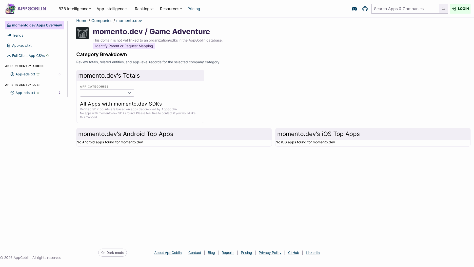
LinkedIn (313, 252)
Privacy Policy (270, 252)
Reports (228, 252)
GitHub (293, 252)
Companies (102, 20)
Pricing (193, 8)
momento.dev (129, 20)
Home (81, 20)
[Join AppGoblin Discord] (354, 9)
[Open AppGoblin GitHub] (365, 9)
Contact (194, 252)
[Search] (443, 9)
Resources (169, 8)
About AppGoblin (168, 252)
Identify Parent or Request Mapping (124, 46)
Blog (211, 252)
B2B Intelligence (73, 8)
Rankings (143, 8)
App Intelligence (112, 8)
